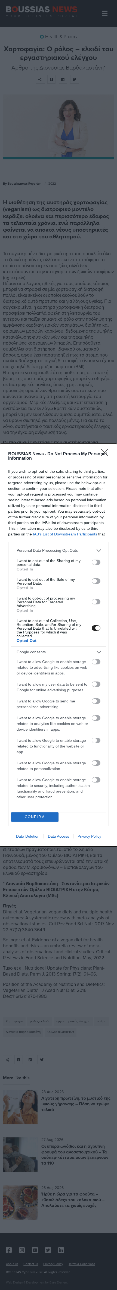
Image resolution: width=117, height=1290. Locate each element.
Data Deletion (27, 836)
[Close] (106, 454)
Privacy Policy (89, 836)
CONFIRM (35, 817)
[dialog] (58, 645)
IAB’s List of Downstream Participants (65, 534)
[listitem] (58, 550)
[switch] (96, 562)
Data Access (58, 836)
